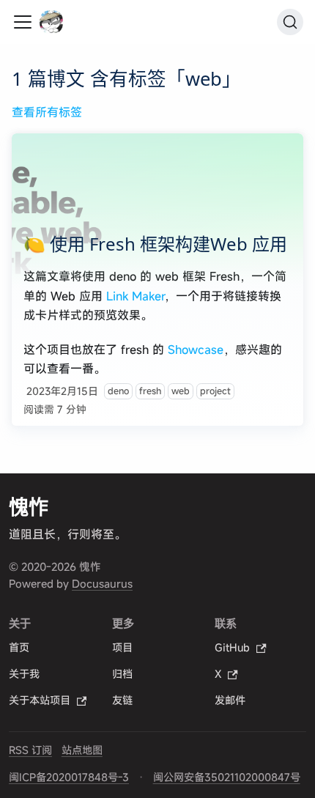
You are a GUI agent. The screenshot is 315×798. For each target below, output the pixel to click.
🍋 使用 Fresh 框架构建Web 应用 (155, 244)
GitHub (232, 647)
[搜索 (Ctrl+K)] (290, 22)
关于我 (24, 674)
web (180, 391)
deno (118, 391)
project (215, 391)
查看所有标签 (47, 112)
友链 (122, 700)
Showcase (195, 349)
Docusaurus (102, 584)
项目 (122, 647)
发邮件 (230, 700)
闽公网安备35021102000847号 (226, 777)
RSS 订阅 (30, 750)
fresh (150, 391)
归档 (122, 674)
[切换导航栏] (23, 22)
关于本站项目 (39, 700)
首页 (19, 647)
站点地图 (82, 750)
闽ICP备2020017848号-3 (69, 777)
